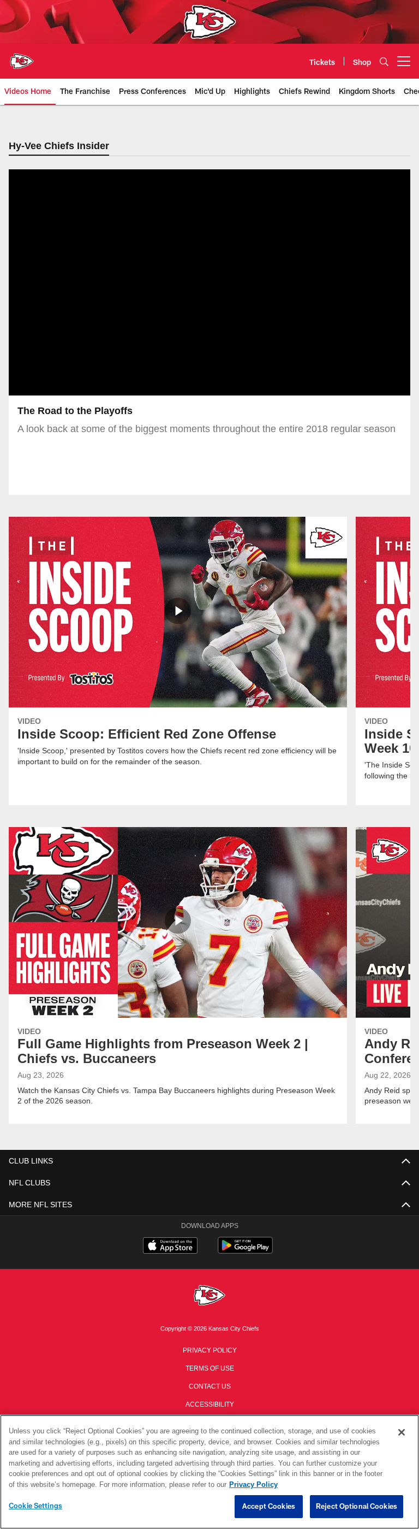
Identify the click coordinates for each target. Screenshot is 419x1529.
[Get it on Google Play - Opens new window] (245, 1251)
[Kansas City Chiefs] (209, 1296)
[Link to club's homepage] (22, 57)
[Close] (402, 1433)
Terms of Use (209, 1368)
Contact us (209, 1386)
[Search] (384, 61)
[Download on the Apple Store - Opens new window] (170, 1247)
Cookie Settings (35, 1506)
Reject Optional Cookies (356, 1506)
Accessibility (209, 1404)
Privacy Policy (209, 1350)
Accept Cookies (268, 1506)
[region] (209, 1472)
